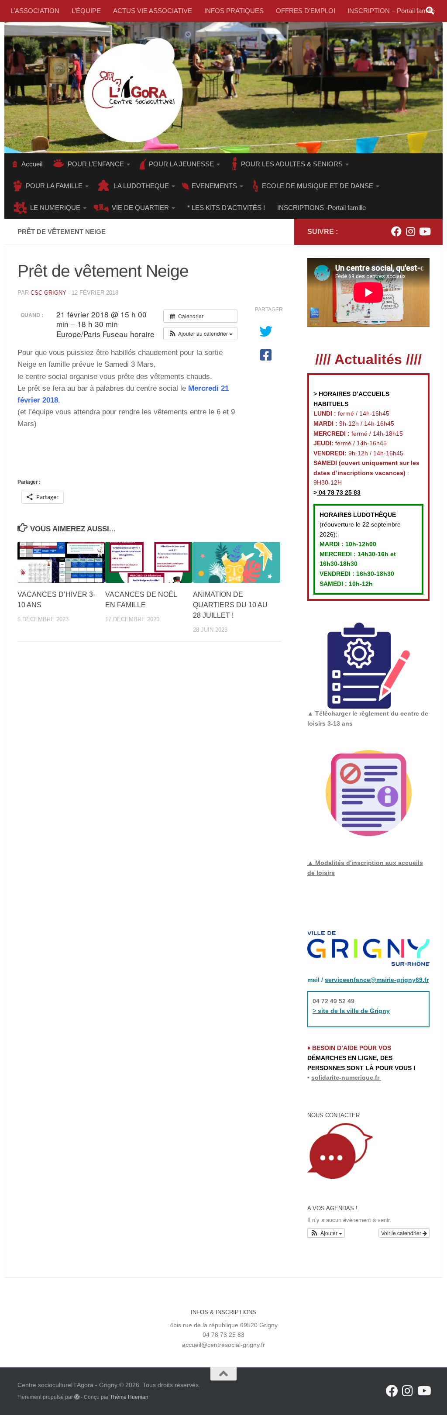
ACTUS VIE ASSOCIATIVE (152, 10)
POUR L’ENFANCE (96, 164)
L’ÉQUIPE (86, 10)
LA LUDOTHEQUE (141, 185)
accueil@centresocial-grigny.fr (223, 1344)
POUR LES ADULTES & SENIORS (292, 164)
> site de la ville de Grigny (351, 1010)
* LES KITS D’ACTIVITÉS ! (226, 207)
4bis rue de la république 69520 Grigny (224, 1325)
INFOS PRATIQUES (234, 10)
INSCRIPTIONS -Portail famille (321, 207)
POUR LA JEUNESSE (181, 164)
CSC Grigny (48, 292)
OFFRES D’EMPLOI (305, 10)
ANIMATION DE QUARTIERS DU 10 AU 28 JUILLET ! (230, 605)
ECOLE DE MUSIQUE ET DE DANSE (317, 185)
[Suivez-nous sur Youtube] (424, 231)
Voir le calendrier (402, 1232)
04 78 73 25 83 (339, 492)
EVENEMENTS (214, 185)
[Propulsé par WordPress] (76, 1397)
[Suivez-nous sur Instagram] (410, 231)
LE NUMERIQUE (55, 207)
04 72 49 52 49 (333, 1001)
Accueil (31, 164)
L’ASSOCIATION (34, 10)
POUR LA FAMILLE (54, 185)
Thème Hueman (129, 1397)
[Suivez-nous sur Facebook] (396, 231)
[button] (200, 333)
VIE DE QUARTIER (140, 207)
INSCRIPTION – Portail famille (391, 10)
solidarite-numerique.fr (345, 1077)
